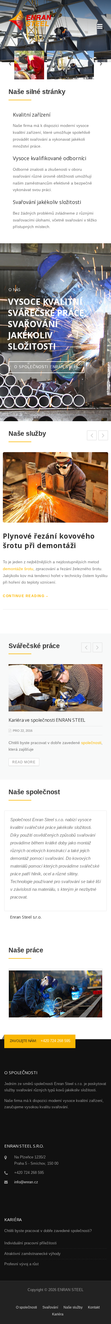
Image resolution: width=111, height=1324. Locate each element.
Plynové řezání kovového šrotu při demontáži (49, 540)
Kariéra (57, 1314)
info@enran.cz (26, 1182)
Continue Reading (23, 596)
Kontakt (94, 1307)
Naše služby (73, 1307)
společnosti (91, 742)
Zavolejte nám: (23, 1040)
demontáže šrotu (18, 568)
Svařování (50, 1307)
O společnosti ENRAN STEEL (46, 367)
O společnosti (26, 1307)
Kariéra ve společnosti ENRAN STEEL (47, 720)
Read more (24, 762)
